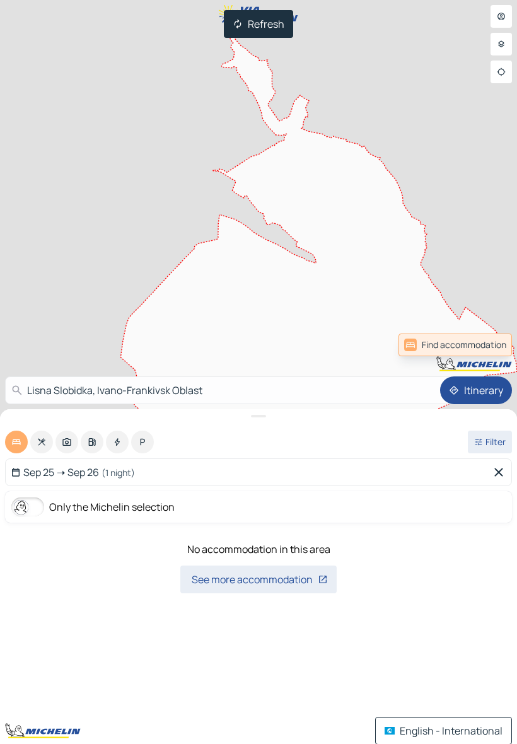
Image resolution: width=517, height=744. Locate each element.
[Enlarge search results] (258, 416)
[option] (16, 442)
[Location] (501, 72)
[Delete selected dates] (501, 472)
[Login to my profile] (501, 16)
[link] (484, 345)
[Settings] (501, 44)
